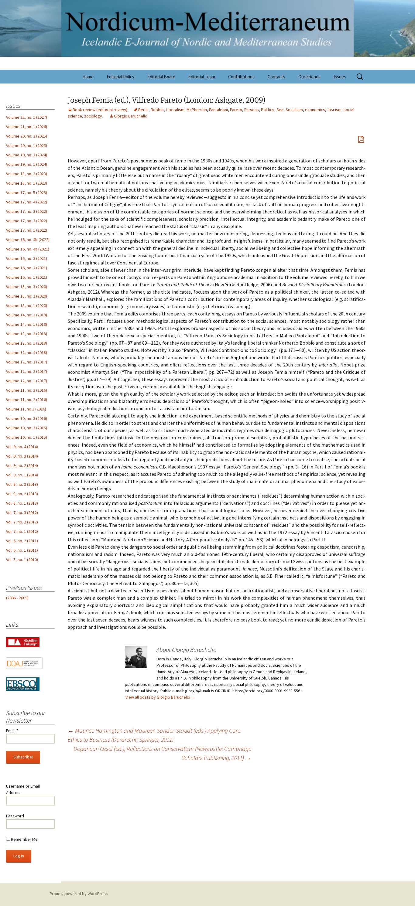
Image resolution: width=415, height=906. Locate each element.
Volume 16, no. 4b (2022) (28, 239)
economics (315, 109)
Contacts (276, 77)
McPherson (197, 109)
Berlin (143, 109)
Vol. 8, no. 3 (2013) (22, 484)
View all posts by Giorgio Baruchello (160, 697)
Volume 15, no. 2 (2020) (26, 296)
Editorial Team (201, 77)
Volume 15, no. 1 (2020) (26, 305)
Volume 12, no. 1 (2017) (26, 380)
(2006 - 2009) (17, 598)
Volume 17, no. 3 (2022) (26, 211)
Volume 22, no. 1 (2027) (26, 117)
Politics (267, 109)
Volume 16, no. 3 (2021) (26, 258)
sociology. (93, 116)
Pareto (236, 109)
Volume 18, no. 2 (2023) (26, 173)
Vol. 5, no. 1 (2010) (22, 559)
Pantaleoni (218, 109)
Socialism (294, 109)
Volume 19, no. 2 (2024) (26, 155)
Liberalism (175, 109)
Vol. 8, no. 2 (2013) (22, 493)
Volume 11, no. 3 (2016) (26, 390)
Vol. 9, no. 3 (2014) (22, 456)
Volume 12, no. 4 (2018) (26, 352)
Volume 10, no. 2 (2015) (26, 428)
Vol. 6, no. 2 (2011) (22, 540)
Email (12, 730)
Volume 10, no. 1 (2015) (26, 437)
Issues (340, 77)
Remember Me (24, 839)
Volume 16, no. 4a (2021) (27, 249)
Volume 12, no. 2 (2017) (26, 371)
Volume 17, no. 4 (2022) (26, 202)
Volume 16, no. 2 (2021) (26, 268)
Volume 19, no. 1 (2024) (26, 164)
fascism (334, 109)
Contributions (241, 77)
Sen (279, 109)
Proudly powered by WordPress (79, 893)
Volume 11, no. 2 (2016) (26, 399)
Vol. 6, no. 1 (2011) (22, 550)
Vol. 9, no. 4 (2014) (22, 446)
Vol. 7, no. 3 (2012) (22, 512)
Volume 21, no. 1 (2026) (26, 126)
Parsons (251, 109)
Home (88, 77)
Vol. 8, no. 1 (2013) (22, 503)
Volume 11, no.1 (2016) (26, 409)
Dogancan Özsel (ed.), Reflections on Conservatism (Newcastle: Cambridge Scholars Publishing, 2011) (162, 753)
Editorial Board (161, 77)
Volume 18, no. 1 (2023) (26, 183)
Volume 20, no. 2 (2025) (26, 136)
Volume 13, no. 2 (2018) (26, 333)
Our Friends (309, 77)
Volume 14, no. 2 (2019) (26, 315)
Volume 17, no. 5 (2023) (26, 192)
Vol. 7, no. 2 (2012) (22, 522)
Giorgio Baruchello (130, 116)
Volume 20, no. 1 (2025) (26, 145)
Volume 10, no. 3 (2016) (26, 418)
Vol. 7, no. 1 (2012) (22, 531)
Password (15, 816)
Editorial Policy (120, 77)
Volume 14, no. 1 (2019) (26, 324)
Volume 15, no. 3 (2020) (26, 286)
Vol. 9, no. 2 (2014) (22, 465)
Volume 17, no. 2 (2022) (26, 220)
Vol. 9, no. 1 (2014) (22, 475)
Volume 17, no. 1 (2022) (26, 230)
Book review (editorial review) (100, 109)
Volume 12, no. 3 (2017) (26, 362)
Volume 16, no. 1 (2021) (26, 277)
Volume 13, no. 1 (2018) (26, 343)
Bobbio (157, 109)
